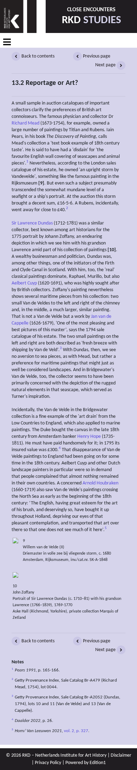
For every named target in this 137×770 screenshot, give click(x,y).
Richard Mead (25, 123)
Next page (106, 65)
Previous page (96, 56)
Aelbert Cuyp (24, 283)
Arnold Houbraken (100, 483)
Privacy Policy (48, 762)
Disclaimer (121, 755)
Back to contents (37, 56)
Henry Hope (89, 436)
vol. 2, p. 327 (76, 731)
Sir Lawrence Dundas (32, 223)
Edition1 (98, 762)
